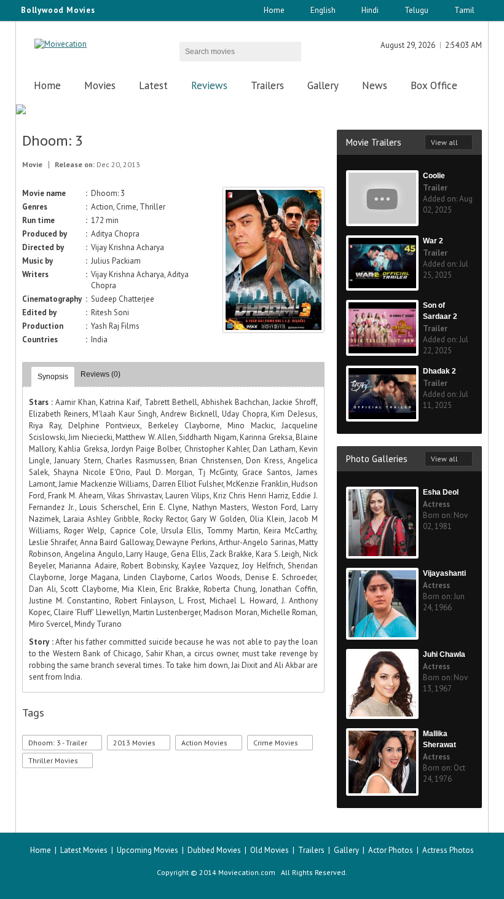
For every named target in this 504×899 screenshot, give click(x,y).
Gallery (323, 85)
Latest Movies (84, 850)
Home (274, 10)
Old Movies (269, 850)
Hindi (370, 10)
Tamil (464, 10)
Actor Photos (390, 850)
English (323, 10)
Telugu (416, 10)
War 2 (433, 241)
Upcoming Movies (147, 850)
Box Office (434, 85)
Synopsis (52, 376)
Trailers (267, 85)
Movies (100, 85)
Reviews (209, 85)
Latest (153, 85)
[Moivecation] (60, 44)
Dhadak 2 (439, 371)
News (374, 85)
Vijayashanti (444, 573)
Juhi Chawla (444, 654)
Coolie (434, 175)
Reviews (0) (100, 374)
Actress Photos (448, 850)
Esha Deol (441, 492)
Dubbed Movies (214, 850)
